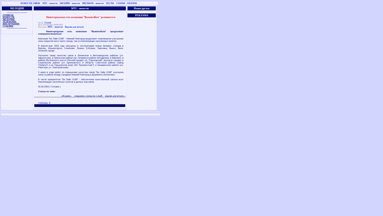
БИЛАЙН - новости (70, 3)
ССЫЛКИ (8, 26)
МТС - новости (49, 3)
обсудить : (67, 96)
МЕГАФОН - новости (93, 3)
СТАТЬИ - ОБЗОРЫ (126, 3)
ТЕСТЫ (110, 3)
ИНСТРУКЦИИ (11, 24)
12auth (47, 23)
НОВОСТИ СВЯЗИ (30, 3)
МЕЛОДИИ (8, 19)
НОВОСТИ (8, 17)
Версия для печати (74, 27)
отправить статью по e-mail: (88, 96)
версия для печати (114, 96)
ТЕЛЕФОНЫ (9, 22)
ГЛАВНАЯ (8, 15)
